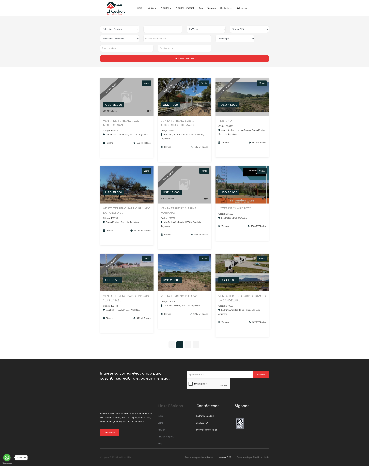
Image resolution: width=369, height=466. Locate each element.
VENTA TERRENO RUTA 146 (179, 296)
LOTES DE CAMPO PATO (234, 208)
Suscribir (261, 374)
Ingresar (243, 8)
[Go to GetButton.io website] (7, 463)
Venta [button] (151, 8)
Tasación (211, 8)
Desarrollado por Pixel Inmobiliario (253, 457)
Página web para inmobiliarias (199, 457)
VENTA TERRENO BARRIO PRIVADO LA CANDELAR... (242, 298)
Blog (200, 8)
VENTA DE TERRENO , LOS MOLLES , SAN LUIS (121, 123)
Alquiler (161, 430)
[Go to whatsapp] (7, 457)
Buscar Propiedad (185, 59)
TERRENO (225, 120)
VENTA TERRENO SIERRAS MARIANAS (178, 210)
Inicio (139, 8)
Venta (160, 423)
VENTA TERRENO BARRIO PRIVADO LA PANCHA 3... (126, 210)
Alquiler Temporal (185, 8)
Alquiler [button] (165, 8)
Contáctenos (226, 8)
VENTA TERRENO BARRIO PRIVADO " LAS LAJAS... (126, 298)
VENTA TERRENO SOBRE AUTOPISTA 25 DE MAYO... (178, 123)
